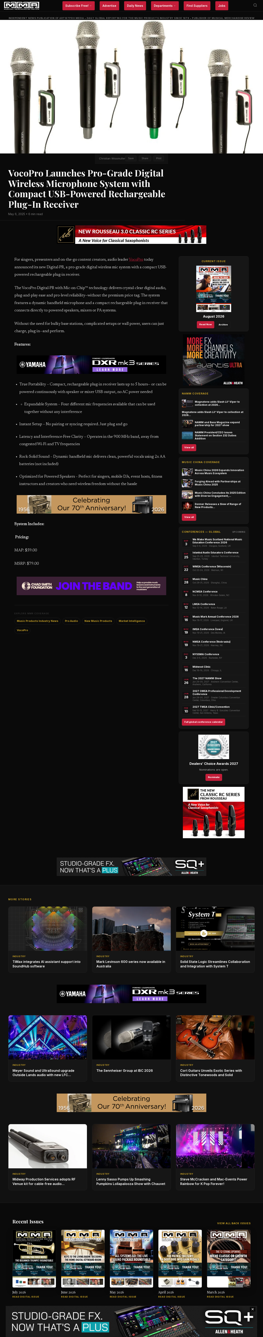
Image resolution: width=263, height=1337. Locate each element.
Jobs (221, 5)
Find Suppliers (197, 5)
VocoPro (136, 260)
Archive (223, 324)
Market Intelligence (132, 620)
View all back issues (234, 1223)
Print (158, 158)
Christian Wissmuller (112, 158)
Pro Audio (71, 620)
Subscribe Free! (77, 5)
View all (189, 447)
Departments (163, 5)
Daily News (135, 5)
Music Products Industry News (37, 620)
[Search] (255, 5)
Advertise (109, 5)
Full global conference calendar (203, 721)
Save (131, 158)
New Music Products (98, 620)
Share (145, 158)
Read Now (205, 324)
